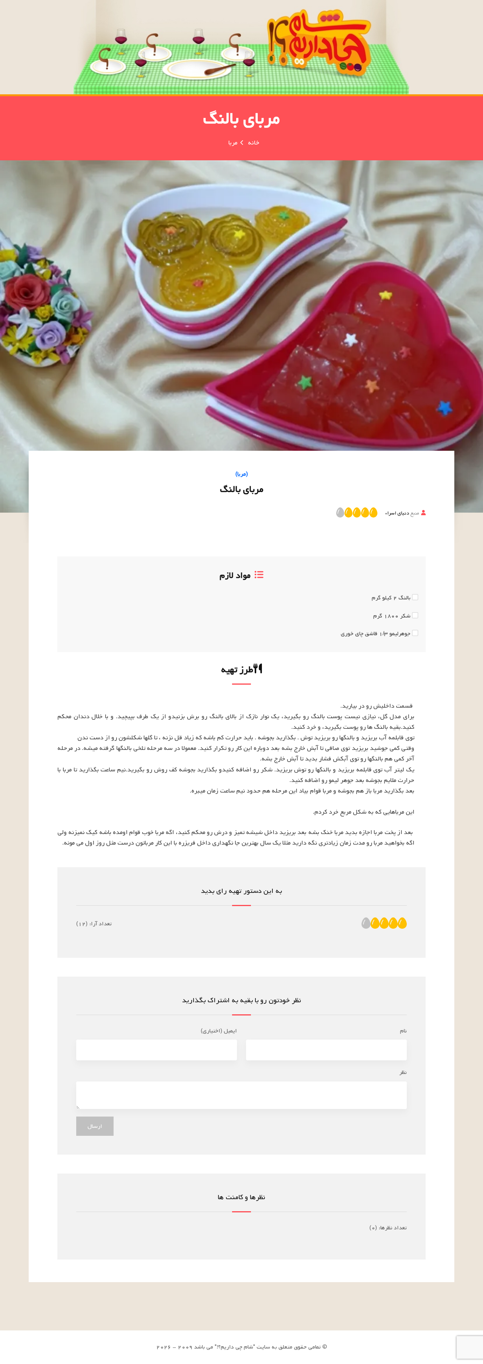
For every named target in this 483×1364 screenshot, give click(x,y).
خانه (253, 143)
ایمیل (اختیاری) (219, 1030)
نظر (403, 1072)
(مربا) (241, 474)
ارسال (95, 1126)
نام (403, 1030)
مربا (232, 143)
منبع (402, 513)
